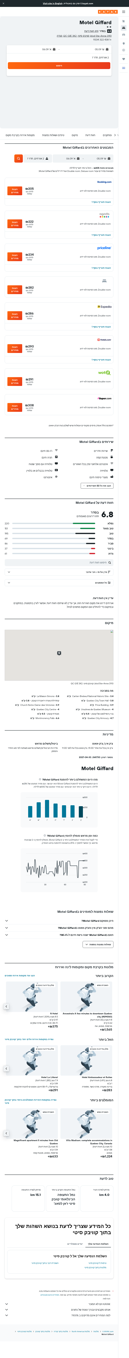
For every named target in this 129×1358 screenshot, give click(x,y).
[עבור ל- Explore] (124, 43)
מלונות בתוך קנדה (61, 1331)
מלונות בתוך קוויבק (42, 1331)
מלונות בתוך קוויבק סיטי (95, 1267)
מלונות (96, 1331)
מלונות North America (81, 1331)
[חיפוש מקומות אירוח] (124, 28)
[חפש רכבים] (124, 34)
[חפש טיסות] (124, 21)
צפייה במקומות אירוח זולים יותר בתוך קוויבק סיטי (29, 1039)
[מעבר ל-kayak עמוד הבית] (108, 12)
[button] (3, 3)
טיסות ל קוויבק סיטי (97, 1263)
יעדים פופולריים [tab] (75, 1243)
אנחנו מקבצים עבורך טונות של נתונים (90, 1309)
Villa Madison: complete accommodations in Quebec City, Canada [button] (89, 1142)
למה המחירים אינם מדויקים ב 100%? (90, 1315)
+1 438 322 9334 (102, 39)
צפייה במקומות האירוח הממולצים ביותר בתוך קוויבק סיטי (30, 1101)
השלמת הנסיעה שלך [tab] (98, 1243)
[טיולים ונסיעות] (124, 59)
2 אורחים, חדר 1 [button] (100, 57)
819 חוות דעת (91, 31)
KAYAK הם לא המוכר (99, 1304)
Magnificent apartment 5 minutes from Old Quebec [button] (36, 1142)
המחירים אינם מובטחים (50, 1295)
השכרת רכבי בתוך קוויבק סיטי (45, 1263)
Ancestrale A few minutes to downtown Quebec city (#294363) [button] (87, 1015)
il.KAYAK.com (107, 1331)
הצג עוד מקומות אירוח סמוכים (20, 975)
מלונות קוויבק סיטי (24, 1331)
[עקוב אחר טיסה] (124, 50)
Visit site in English (52, 3)
